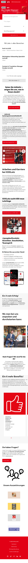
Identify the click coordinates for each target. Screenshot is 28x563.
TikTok (3, 247)
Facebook (14, 245)
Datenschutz (14, 546)
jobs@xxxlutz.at (9, 456)
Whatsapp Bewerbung (14, 549)
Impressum (14, 544)
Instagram (19, 245)
